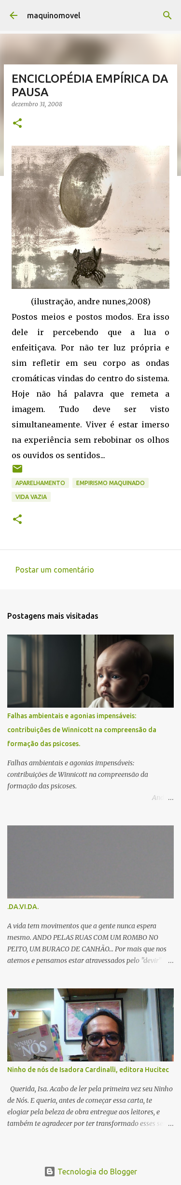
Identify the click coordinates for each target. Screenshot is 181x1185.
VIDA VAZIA (31, 497)
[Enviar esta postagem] (17, 472)
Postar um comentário (54, 569)
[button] (17, 123)
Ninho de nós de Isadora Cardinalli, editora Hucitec (88, 1069)
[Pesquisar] (167, 15)
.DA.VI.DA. (23, 907)
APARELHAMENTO (40, 483)
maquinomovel (54, 15)
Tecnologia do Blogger (96, 1171)
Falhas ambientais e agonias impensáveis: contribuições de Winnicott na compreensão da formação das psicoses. (81, 730)
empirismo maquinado (110, 483)
